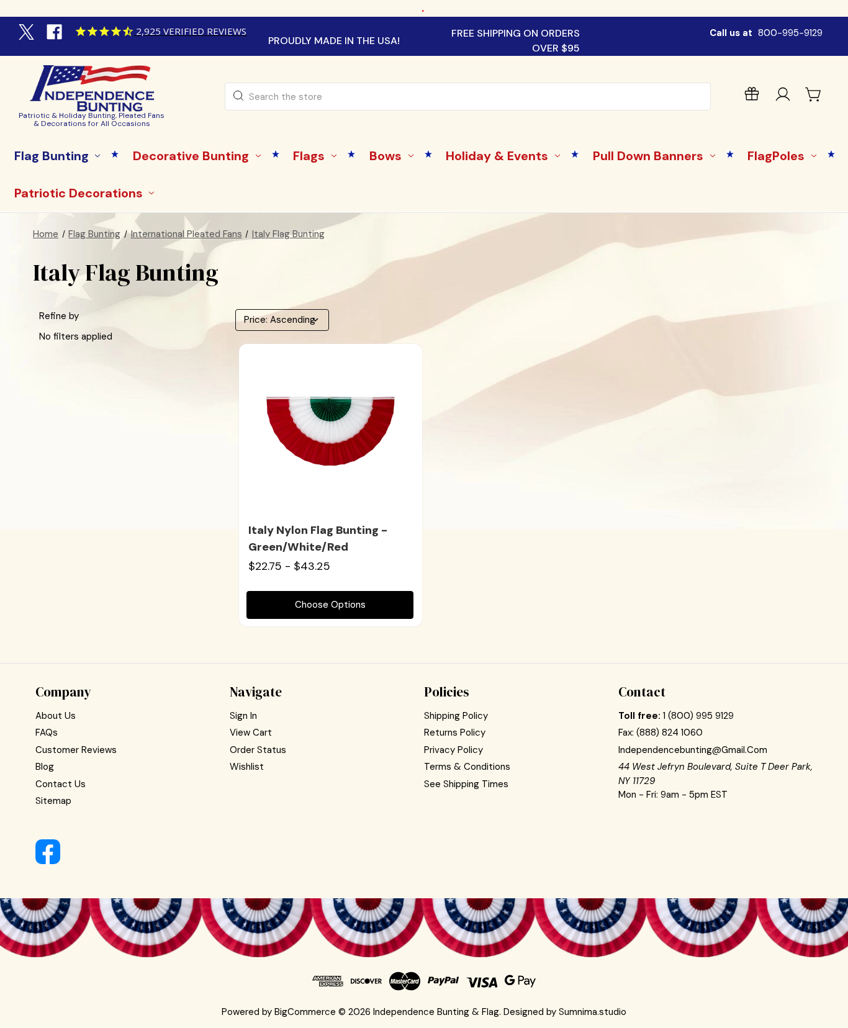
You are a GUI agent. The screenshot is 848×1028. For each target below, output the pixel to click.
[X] (28, 33)
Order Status (258, 750)
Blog (44, 766)
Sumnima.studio (592, 1012)
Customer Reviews (76, 750)
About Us (55, 716)
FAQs (46, 732)
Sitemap (53, 801)
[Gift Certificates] (751, 96)
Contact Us (60, 784)
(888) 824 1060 (669, 732)
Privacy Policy (453, 750)
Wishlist (247, 766)
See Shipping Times (466, 784)
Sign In (243, 716)
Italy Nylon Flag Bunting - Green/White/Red (317, 538)
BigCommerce (305, 1012)
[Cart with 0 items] (813, 94)
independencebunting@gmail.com (692, 750)
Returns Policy (454, 732)
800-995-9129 (790, 33)
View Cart (251, 732)
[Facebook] (56, 33)
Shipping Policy (456, 716)
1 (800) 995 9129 (698, 716)
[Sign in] (782, 96)
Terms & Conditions (467, 766)
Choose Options (330, 604)
